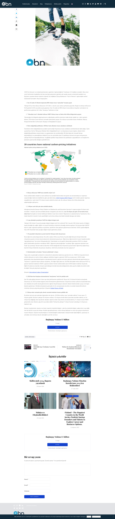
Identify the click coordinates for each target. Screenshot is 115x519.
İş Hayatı (75, 396)
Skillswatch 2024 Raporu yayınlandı (40, 382)
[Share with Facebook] (16, 9)
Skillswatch (57, 4)
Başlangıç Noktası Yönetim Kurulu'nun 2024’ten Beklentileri (74, 383)
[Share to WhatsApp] (16, 21)
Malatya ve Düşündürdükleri (40, 413)
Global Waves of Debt (56, 288)
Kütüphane (48, 4)
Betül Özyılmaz (29, 336)
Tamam (89, 516)
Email (26, 485)
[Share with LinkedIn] (16, 17)
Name (26, 479)
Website (26, 491)
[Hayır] (113, 517)
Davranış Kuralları (32, 505)
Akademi (35, 4)
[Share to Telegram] (16, 25)
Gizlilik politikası (96, 516)
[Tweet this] (16, 13)
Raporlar (66, 4)
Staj (41, 4)
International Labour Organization (38, 272)
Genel (28, 364)
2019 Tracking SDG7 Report (64, 198)
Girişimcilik (69, 396)
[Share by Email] (16, 29)
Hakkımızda (26, 4)
